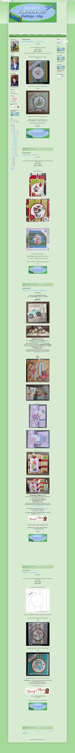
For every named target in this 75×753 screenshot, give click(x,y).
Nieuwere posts (25, 731)
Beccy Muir (46, 508)
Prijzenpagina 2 (32, 34)
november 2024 (15, 132)
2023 (12, 158)
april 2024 (14, 152)
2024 (12, 129)
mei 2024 (14, 151)
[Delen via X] (39, 148)
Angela (38, 225)
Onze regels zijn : (58, 34)
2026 (12, 126)
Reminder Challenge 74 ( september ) (32, 41)
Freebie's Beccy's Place (49, 34)
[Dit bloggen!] (38, 148)
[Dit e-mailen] (37, 148)
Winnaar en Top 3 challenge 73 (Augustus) (34, 290)
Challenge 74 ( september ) (30, 572)
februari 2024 (14, 155)
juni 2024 (14, 149)
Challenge (26, 728)
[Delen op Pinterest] (41, 148)
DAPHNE (39, 403)
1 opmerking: (33, 148)
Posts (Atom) (29, 733)
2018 (12, 165)
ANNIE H (39, 450)
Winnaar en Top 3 (27, 567)
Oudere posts (51, 731)
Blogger (44, 739)
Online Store (42, 513)
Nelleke (37, 169)
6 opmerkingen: (33, 566)
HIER (37, 120)
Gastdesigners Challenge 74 (30, 155)
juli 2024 (13, 148)
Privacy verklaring (13, 36)
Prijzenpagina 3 (40, 34)
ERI (38, 357)
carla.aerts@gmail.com (38, 352)
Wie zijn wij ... (17, 34)
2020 (12, 162)
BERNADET (38, 300)
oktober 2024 (14, 133)
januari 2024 (14, 156)
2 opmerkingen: (33, 727)
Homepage (12, 34)
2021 (12, 161)
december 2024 (15, 130)
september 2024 (15, 134)
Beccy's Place (41, 343)
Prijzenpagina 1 (25, 34)
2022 (12, 159)
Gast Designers (27, 285)
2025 (12, 128)
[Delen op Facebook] (40, 148)
